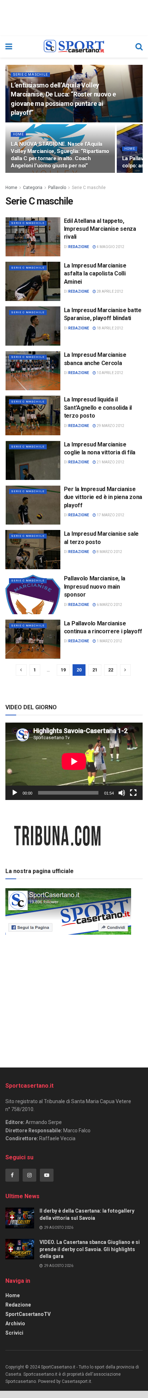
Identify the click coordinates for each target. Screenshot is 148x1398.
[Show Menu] (8, 47)
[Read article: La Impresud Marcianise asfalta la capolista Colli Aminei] (32, 281)
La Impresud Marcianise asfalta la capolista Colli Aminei (95, 273)
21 (94, 670)
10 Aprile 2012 (109, 373)
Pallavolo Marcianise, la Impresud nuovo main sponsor (94, 586)
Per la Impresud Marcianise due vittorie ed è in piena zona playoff (103, 497)
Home (11, 187)
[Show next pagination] (125, 670)
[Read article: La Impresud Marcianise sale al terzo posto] (32, 549)
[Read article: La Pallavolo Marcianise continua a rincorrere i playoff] (32, 639)
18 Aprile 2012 (109, 328)
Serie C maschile (30, 74)
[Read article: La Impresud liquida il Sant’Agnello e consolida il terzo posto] (32, 415)
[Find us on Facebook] (12, 1175)
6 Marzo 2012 (109, 605)
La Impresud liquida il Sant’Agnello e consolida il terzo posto (98, 407)
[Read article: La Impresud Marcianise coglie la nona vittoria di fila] (32, 460)
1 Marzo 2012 (109, 641)
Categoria (32, 187)
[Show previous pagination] (21, 670)
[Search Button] (139, 47)
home (18, 134)
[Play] (14, 792)
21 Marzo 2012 (110, 462)
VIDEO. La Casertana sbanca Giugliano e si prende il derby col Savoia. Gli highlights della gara (90, 1249)
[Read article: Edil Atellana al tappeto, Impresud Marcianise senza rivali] (32, 236)
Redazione (18, 1305)
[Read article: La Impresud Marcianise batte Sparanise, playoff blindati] (32, 326)
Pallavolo (57, 187)
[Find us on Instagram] (29, 1175)
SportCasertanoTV (28, 1314)
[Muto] (121, 792)
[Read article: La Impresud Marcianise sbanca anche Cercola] (32, 370)
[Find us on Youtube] (47, 1175)
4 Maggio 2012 (110, 247)
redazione (78, 247)
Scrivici (14, 1333)
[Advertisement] (74, 999)
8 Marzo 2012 (109, 552)
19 (63, 670)
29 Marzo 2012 (110, 426)
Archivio (15, 1323)
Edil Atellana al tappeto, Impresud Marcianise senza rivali (100, 229)
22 (110, 670)
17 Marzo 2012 (110, 515)
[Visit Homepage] (74, 47)
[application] (74, 761)
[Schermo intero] (133, 792)
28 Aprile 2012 (109, 291)
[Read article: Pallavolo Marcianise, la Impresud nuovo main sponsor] (32, 594)
